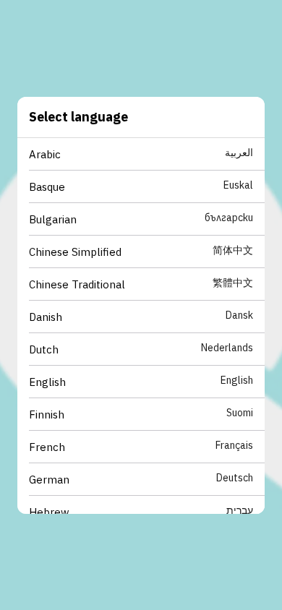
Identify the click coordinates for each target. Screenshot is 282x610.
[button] (147, 154)
